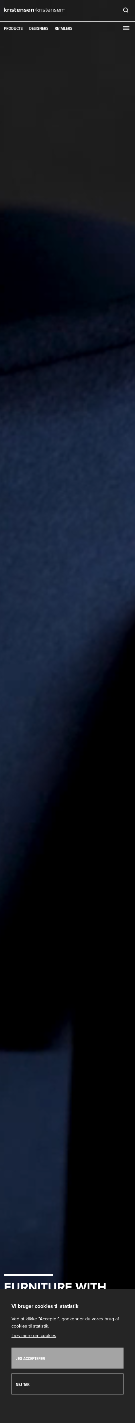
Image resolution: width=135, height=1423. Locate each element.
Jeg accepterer (30, 1359)
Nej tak (22, 1385)
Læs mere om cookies (33, 1335)
